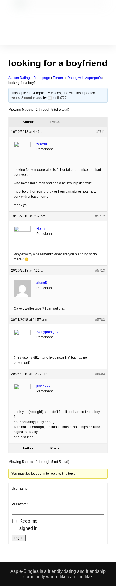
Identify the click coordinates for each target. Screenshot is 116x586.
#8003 (100, 374)
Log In (18, 538)
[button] (55, 26)
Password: (20, 504)
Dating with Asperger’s (84, 78)
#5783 (100, 320)
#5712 (100, 216)
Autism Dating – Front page (29, 78)
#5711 (100, 132)
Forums (58, 78)
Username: (20, 488)
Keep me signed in (28, 525)
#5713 (100, 270)
